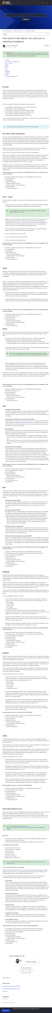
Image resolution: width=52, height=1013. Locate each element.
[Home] (7, 2)
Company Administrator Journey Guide (11, 988)
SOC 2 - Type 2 (8, 63)
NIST (6, 69)
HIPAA (6, 66)
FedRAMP (7, 71)
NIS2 (6, 68)
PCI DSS (7, 60)
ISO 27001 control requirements (12, 61)
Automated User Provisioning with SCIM (11, 986)
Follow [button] (47, 45)
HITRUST (7, 73)
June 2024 (5, 991)
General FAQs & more (18, 30)
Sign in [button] (47, 2)
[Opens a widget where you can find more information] (6, 1010)
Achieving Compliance (30, 30)
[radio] (22, 970)
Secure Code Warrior (7, 30)
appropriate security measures (27, 422)
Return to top (6, 977)
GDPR (6, 65)
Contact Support (31, 961)
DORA (6, 74)
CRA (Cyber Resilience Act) (11, 76)
